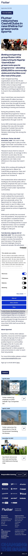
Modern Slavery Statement (5, 537)
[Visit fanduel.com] (5, 489)
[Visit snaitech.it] (5, 498)
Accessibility (4, 535)
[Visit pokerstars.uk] (14, 493)
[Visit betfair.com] (23, 484)
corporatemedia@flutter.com (11, 358)
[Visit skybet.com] (5, 503)
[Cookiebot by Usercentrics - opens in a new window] (20, 248)
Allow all (14, 298)
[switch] (24, 278)
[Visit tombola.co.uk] (23, 498)
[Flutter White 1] (5, 4)
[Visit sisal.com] (23, 494)
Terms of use (4, 533)
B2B (2, 529)
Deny (14, 307)
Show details (20, 293)
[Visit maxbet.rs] (23, 489)
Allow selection (14, 302)
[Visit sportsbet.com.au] (14, 498)
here (18, 363)
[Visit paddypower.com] (5, 493)
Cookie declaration (5, 531)
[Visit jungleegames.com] (14, 489)
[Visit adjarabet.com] (5, 484)
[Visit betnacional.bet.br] (14, 484)
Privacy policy (4, 532)
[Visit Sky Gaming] (14, 502)
